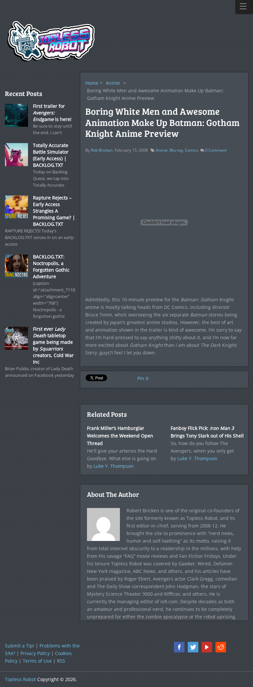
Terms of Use (37, 661)
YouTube (207, 647)
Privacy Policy (35, 653)
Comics (191, 150)
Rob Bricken (102, 150)
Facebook (179, 647)
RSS (61, 661)
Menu (244, 7)
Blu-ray (176, 150)
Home (91, 83)
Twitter (193, 647)
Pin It (143, 378)
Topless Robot (20, 679)
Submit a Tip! (19, 645)
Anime (113, 83)
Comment (216, 150)
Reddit (220, 647)
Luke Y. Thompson (114, 466)
